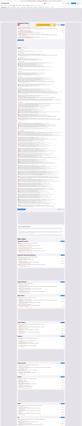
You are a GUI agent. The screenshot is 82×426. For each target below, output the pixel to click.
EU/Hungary (18, 7)
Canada (20, 407)
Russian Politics (29, 304)
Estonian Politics (26, 366)
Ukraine (20, 290)
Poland (24, 328)
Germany (26, 328)
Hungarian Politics (4, 7)
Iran (22, 409)
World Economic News (30, 252)
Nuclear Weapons (24, 304)
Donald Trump (26, 407)
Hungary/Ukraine (13, 7)
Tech (37, 5)
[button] (28, 24)
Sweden (25, 380)
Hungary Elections (41, 7)
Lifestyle (32, 5)
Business (20, 5)
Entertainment (28, 5)
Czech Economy (24, 252)
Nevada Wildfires (21, 423)
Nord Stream (20, 328)
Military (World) (28, 27)
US (8, 5)
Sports (17, 5)
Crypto (24, 5)
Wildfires (25, 423)
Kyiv (28, 285)
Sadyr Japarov (29, 266)
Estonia (20, 366)
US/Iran (20, 409)
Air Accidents (23, 27)
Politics (11, 5)
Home (2, 5)
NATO (20, 374)
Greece (22, 371)
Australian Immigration (27, 371)
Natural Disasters (29, 423)
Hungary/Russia (23, 7)
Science (39, 5)
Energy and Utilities (28, 247)
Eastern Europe (29, 36)
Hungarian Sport (35, 7)
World (14, 5)
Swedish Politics (21, 380)
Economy (24, 409)
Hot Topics (5, 5)
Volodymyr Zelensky (24, 285)
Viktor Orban (47, 7)
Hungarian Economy (29, 7)
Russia (22, 374)
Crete (19, 371)
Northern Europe (24, 36)
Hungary (8, 7)
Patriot (22, 366)
